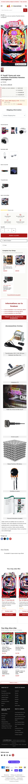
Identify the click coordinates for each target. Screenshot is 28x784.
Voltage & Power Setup (6, 726)
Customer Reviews (19, 728)
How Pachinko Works (19, 722)
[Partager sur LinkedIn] (7, 539)
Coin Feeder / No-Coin (6, 728)
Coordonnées (20, 778)
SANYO (16, 697)
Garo (2, 705)
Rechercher (6, 775)
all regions (20, 104)
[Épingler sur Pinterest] (10, 539)
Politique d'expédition (20, 776)
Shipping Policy (4, 722)
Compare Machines (19, 732)
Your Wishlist (18, 730)
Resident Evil (4, 699)
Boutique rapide (9, 611)
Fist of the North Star (6, 693)
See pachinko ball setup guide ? (14, 294)
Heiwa (16, 703)
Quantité (3, 227)
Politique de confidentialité (16, 775)
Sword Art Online (5, 701)
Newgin (16, 695)
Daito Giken (17, 705)
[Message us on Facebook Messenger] (13, 755)
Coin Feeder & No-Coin (20, 712)
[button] (4, 210)
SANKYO (17, 691)
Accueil (2, 14)
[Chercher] (25, 10)
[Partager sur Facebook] (2, 539)
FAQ (16, 726)
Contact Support (18, 734)
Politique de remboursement (7, 776)
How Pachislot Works (19, 724)
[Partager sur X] (5, 539)
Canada (3, 717)
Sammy (16, 693)
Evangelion (3, 691)
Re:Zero (3, 703)
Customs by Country (5, 724)
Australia (3, 719)
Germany (3, 715)
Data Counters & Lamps (20, 716)
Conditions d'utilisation (10, 778)
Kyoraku (17, 699)
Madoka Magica (4, 697)
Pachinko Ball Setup (19, 714)
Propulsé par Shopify (14, 781)
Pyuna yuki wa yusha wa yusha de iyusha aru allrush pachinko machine (9, 603)
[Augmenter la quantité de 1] (14, 230)
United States (4, 713)
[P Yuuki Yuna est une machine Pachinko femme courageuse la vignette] (2, 69)
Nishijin (4, 82)
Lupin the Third (4, 695)
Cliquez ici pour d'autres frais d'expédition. (14, 317)
